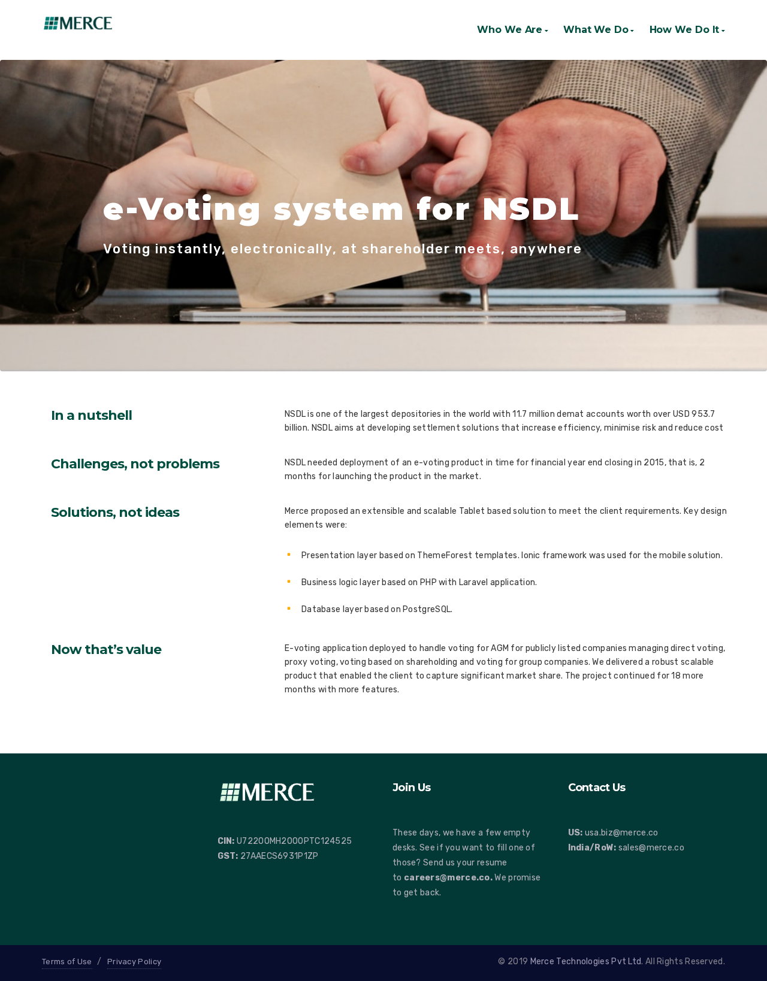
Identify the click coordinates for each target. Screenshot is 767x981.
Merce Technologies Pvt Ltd (586, 961)
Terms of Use (67, 961)
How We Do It (685, 29)
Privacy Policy (134, 961)
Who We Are (509, 29)
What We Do (596, 29)
